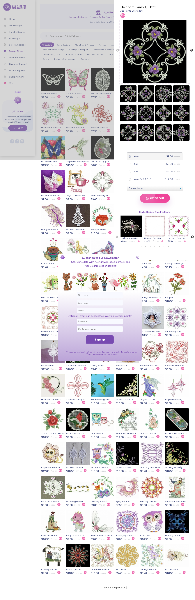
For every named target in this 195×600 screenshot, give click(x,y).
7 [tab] (168, 246)
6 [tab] (163, 246)
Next (191, 50)
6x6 (135, 171)
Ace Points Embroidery (131, 10)
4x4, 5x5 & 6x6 (142, 179)
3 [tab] (150, 246)
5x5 (135, 163)
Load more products (115, 587)
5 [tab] (159, 246)
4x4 (135, 156)
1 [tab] (141, 246)
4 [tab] (154, 246)
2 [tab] (145, 246)
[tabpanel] (132, 229)
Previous (117, 50)
